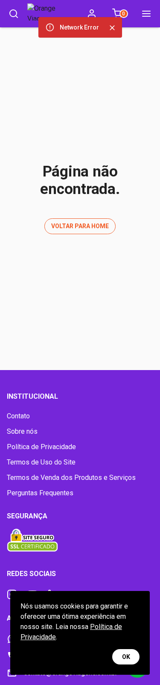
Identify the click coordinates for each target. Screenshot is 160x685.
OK (126, 656)
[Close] (112, 27)
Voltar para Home (80, 226)
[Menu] (146, 13)
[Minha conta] (91, 13)
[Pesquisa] (13, 13)
